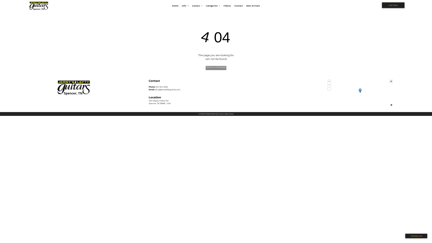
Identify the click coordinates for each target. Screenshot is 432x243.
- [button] (329, 84)
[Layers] (391, 81)
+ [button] (329, 81)
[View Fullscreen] (329, 88)
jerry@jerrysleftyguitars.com (167, 90)
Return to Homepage (216, 67)
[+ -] (360, 93)
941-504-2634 (162, 87)
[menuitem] (175, 6)
